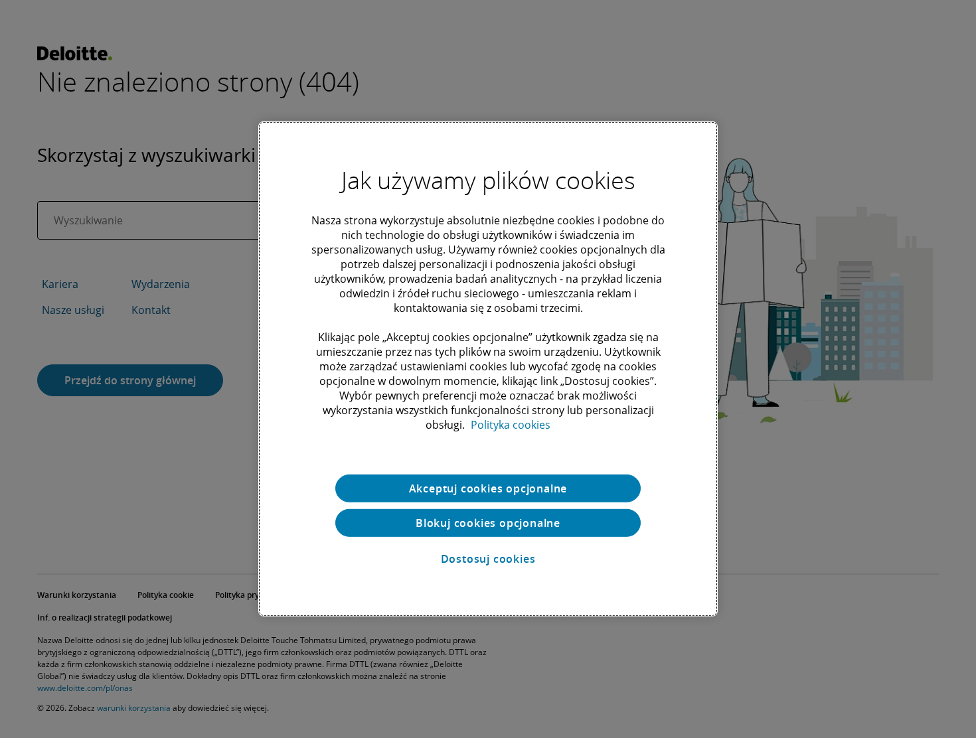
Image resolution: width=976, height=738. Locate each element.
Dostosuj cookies (488, 559)
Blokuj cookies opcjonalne (488, 523)
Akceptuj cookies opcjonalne (488, 488)
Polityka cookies (510, 424)
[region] (488, 369)
